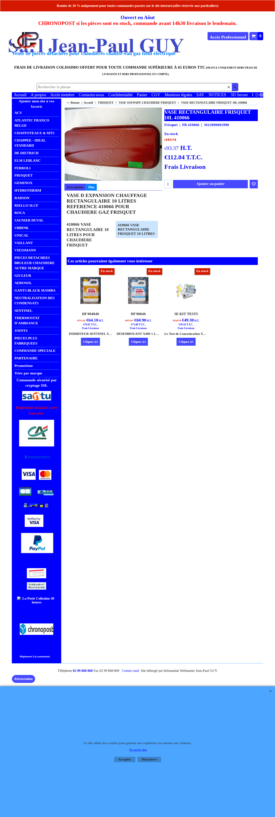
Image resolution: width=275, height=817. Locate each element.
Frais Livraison (185, 166)
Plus (91, 187)
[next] (261, 95)
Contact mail (130, 670)
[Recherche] (235, 87)
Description (75, 187)
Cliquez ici (90, 341)
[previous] (257, 95)
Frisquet (171, 125)
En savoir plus (138, 749)
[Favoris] (254, 184)
